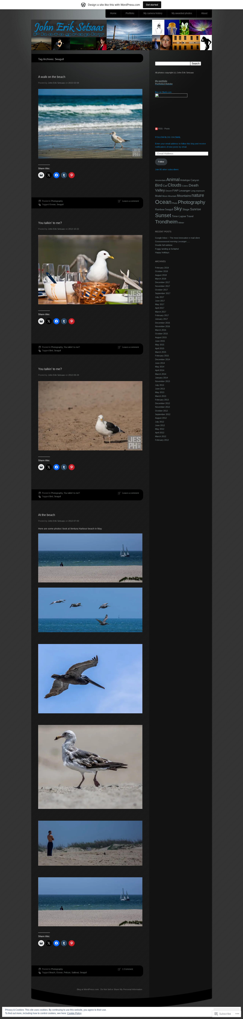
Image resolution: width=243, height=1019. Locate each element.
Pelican (67, 972)
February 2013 (162, 400)
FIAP (175, 190)
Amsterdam (160, 180)
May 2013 (159, 392)
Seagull (60, 204)
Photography (57, 201)
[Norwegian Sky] (171, 96)
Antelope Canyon (189, 180)
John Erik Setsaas (56, 83)
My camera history (153, 13)
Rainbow (159, 209)
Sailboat (75, 972)
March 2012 (160, 436)
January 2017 (161, 319)
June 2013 (160, 389)
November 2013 (162, 381)
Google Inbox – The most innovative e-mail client (177, 238)
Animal (173, 179)
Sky (178, 208)
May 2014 (159, 367)
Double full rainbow (163, 245)
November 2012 (162, 407)
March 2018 (160, 279)
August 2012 (161, 418)
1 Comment (127, 969)
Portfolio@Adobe (164, 84)
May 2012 (159, 429)
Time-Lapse (179, 216)
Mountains (184, 195)
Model (158, 196)
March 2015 (160, 352)
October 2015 (161, 333)
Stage (185, 209)
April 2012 (159, 432)
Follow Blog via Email (168, 137)
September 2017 (162, 293)
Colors (185, 186)
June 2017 (160, 301)
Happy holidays (162, 252)
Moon (164, 196)
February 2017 (162, 315)
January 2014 (161, 378)
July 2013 (159, 385)
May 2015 (159, 344)
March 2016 (160, 330)
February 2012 (162, 440)
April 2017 (159, 308)
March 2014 (160, 374)
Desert (169, 191)
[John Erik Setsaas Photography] (121, 35)
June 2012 (160, 425)
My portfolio (161, 81)
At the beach (46, 515)
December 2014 (162, 359)
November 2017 (162, 286)
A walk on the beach (51, 76)
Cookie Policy (74, 1013)
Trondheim (166, 221)
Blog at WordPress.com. (88, 989)
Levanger (184, 190)
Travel (190, 216)
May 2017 (159, 304)
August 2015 (161, 337)
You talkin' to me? (72, 347)
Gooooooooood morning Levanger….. (172, 241)
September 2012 (162, 414)
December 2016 (162, 323)
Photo (174, 203)
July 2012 (159, 422)
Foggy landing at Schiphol (167, 249)
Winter (181, 223)
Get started (152, 4)
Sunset (163, 215)
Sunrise (195, 209)
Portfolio (130, 13)
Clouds (174, 185)
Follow (161, 162)
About (204, 13)
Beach (52, 972)
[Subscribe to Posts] (156, 128)
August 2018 (161, 275)
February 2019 (162, 268)
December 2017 (162, 282)
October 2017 (161, 290)
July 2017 (159, 297)
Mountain (172, 196)
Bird (51, 350)
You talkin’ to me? (50, 223)
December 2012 (162, 403)
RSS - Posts (164, 128)
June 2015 (160, 341)
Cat (165, 185)
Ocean (52, 204)
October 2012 (161, 411)
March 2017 (160, 312)
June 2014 (160, 363)
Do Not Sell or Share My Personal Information (121, 989)
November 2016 (162, 326)
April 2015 (159, 348)
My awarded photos (182, 13)
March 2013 (160, 396)
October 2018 (161, 271)
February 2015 (162, 355)
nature (198, 195)
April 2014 (159, 370)
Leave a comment (130, 201)
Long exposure (198, 191)
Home (113, 13)
